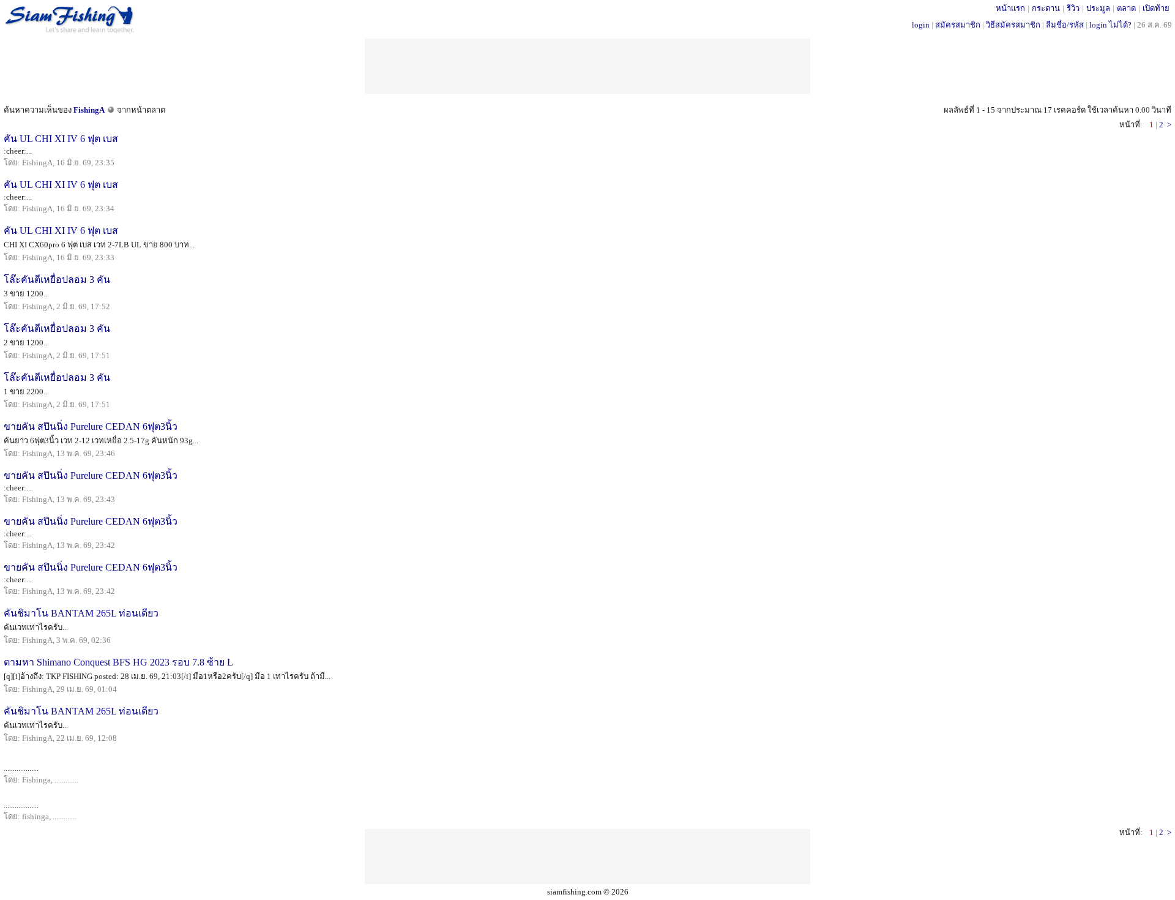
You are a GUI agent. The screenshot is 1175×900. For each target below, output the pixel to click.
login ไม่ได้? (1110, 24)
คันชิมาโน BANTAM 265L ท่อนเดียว (81, 613)
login (921, 24)
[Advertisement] (587, 66)
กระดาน (1046, 8)
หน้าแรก (1010, 8)
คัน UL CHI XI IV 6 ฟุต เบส (61, 138)
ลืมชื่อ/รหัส (1065, 24)
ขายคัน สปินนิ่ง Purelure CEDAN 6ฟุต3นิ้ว (90, 426)
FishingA (89, 109)
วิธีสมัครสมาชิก (1013, 24)
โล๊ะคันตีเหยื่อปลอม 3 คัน (57, 279)
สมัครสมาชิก (957, 24)
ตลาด (1126, 8)
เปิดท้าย (1156, 8)
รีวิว (1073, 8)
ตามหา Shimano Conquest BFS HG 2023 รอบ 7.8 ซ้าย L (118, 662)
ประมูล (1098, 8)
